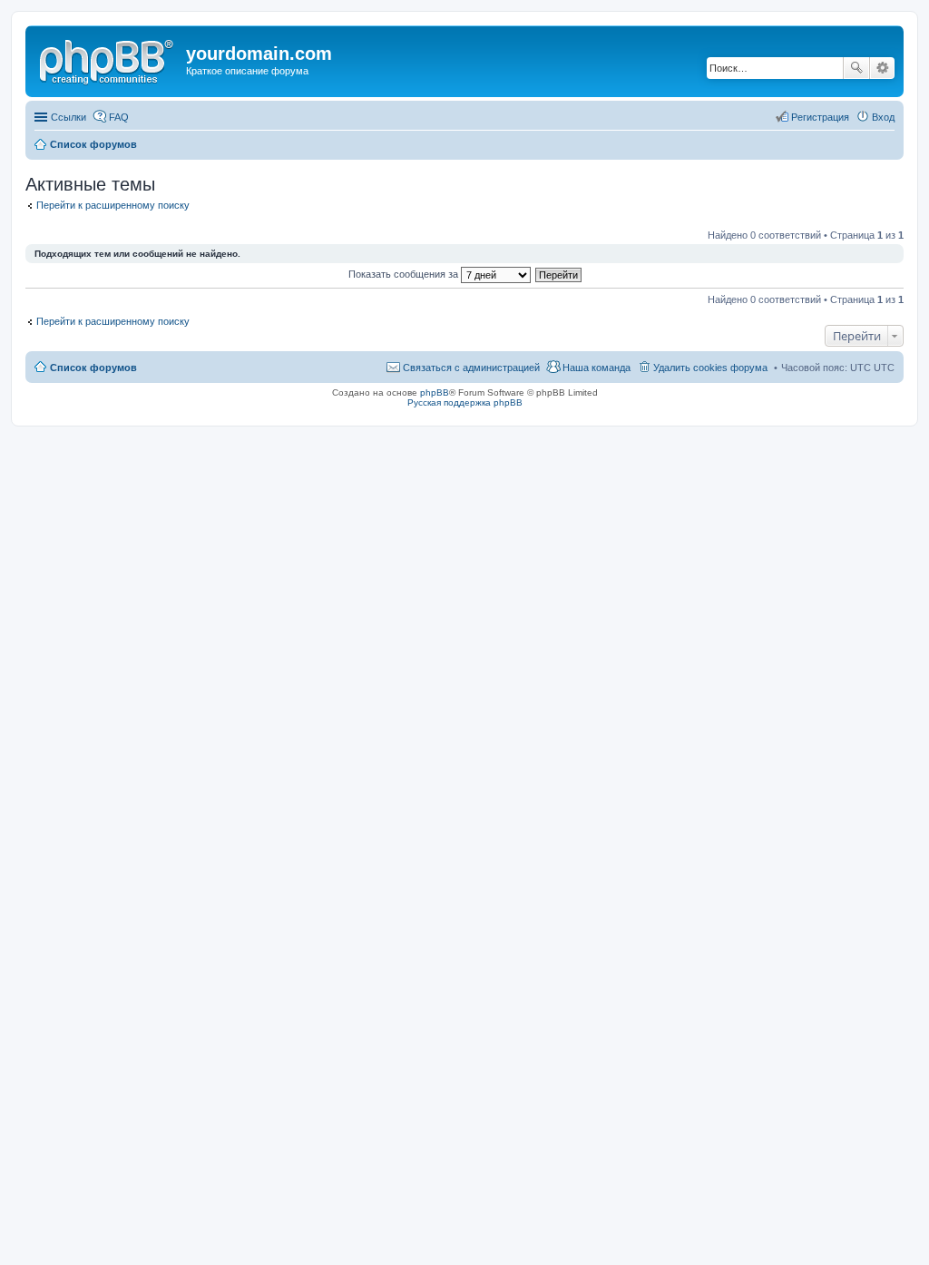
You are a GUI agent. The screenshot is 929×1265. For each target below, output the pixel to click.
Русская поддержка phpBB (465, 402)
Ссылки (68, 117)
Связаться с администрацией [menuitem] (471, 367)
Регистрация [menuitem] (820, 117)
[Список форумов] (108, 59)
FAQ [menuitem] (119, 117)
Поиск (856, 68)
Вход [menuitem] (883, 117)
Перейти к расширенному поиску (113, 205)
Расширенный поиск (882, 68)
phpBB (434, 392)
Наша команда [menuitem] (596, 367)
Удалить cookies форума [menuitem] (710, 367)
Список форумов (93, 144)
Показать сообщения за (404, 274)
